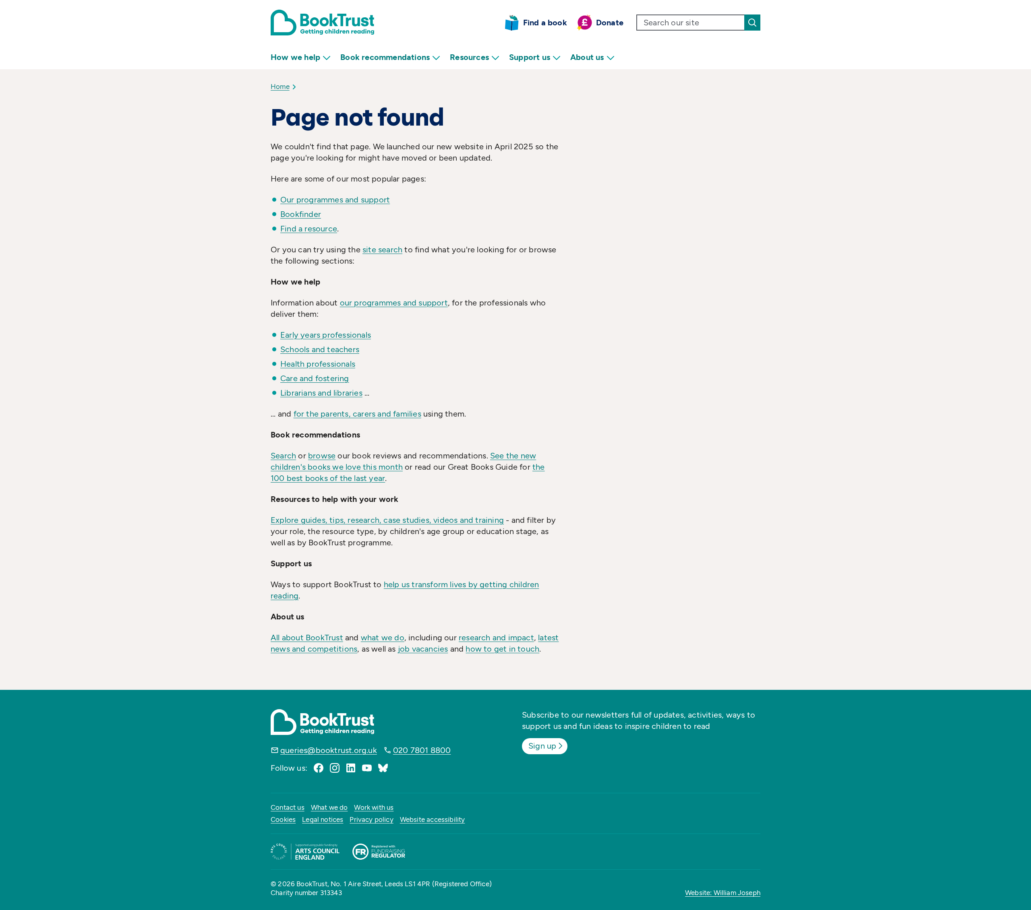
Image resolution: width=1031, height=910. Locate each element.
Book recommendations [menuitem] (385, 57)
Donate (609, 22)
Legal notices (322, 819)
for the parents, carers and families (357, 414)
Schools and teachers (319, 349)
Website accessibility (432, 819)
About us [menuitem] (587, 57)
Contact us (287, 807)
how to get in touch (502, 649)
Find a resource (308, 228)
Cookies (283, 819)
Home (280, 87)
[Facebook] (318, 768)
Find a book (545, 22)
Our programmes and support (335, 199)
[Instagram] (335, 768)
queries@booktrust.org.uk (328, 750)
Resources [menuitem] (469, 57)
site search (382, 249)
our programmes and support (394, 302)
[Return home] (322, 22)
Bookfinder (300, 214)
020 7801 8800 (422, 750)
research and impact (496, 637)
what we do (382, 637)
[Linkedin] (351, 768)
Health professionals (317, 364)
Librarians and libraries (321, 393)
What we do (329, 807)
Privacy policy (371, 819)
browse (321, 455)
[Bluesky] (383, 768)
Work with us (373, 807)
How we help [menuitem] (295, 57)
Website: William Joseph (722, 893)
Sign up (542, 746)
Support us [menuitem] (529, 57)
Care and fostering (314, 378)
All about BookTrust (307, 637)
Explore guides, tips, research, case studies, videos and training (387, 520)
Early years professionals (325, 335)
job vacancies (423, 649)
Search (283, 455)
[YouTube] (367, 768)
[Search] (752, 22)
